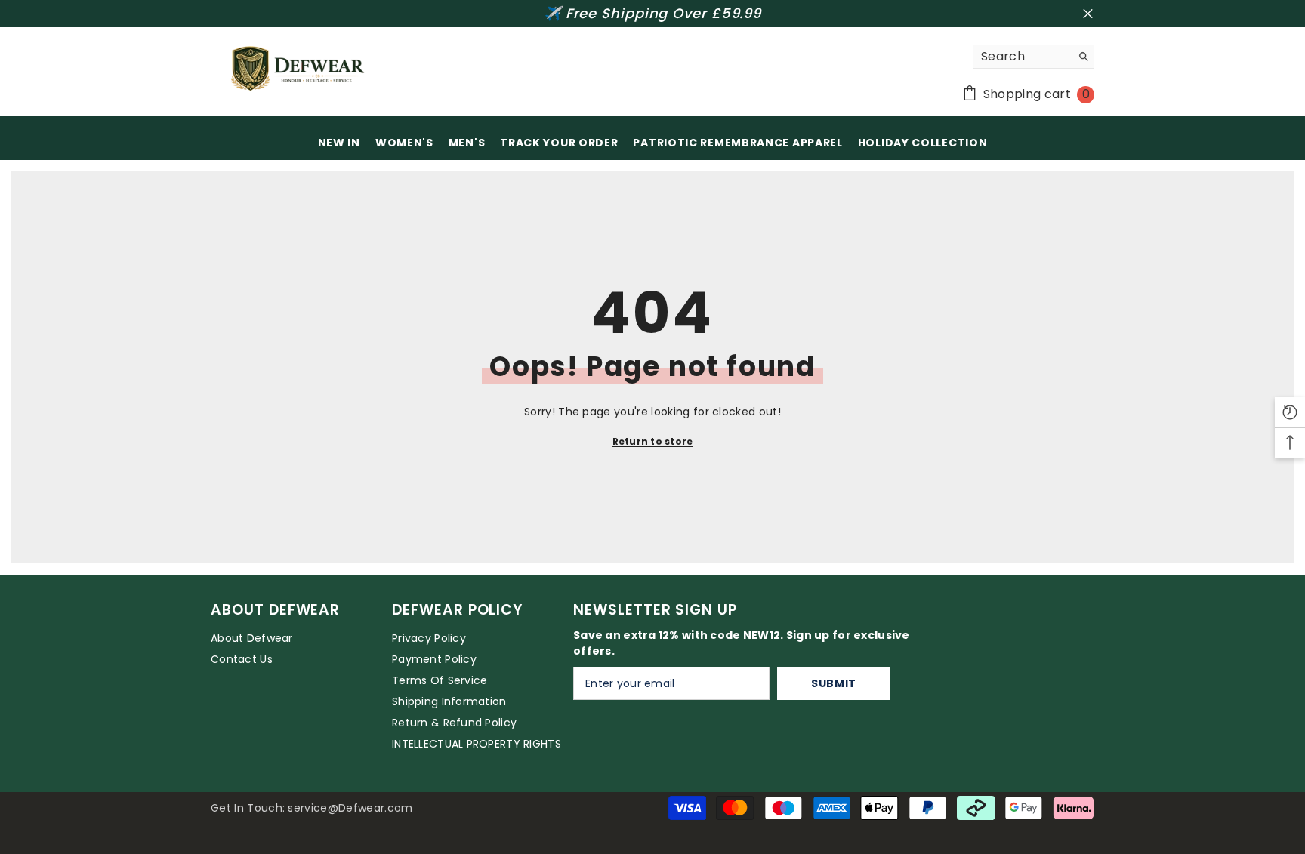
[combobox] (1022, 56)
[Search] (1033, 57)
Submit (833, 683)
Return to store (652, 441)
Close (1087, 14)
